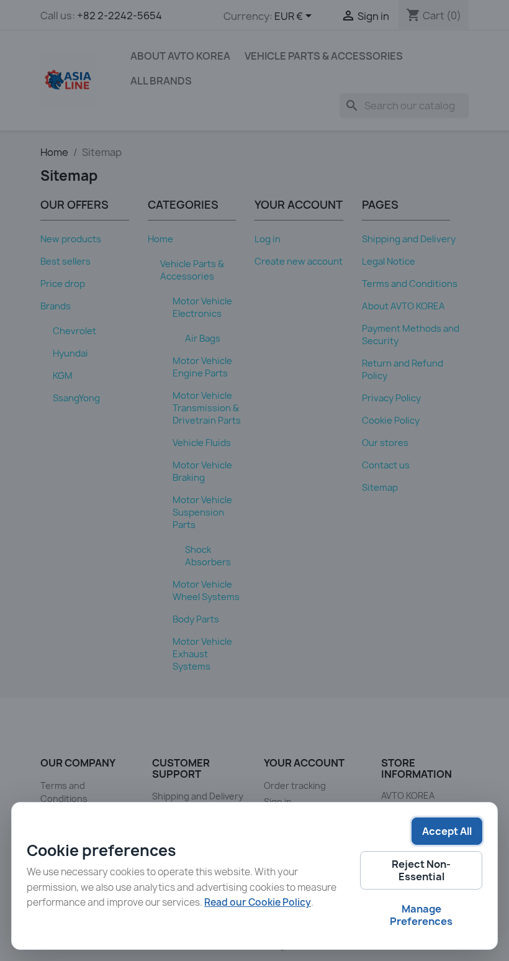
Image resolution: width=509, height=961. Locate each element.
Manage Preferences (421, 915)
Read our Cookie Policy (257, 902)
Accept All (447, 831)
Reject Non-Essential (421, 870)
